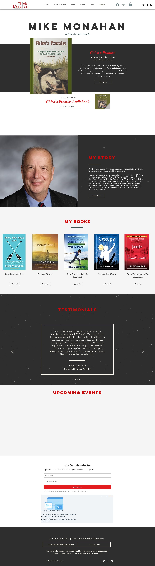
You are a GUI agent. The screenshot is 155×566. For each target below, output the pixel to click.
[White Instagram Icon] (111, 561)
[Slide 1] (75, 379)
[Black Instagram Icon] (151, 5)
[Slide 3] (79, 379)
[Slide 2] (77, 379)
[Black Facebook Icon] (147, 5)
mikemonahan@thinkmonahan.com (61, 544)
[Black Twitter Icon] (143, 5)
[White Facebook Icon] (107, 561)
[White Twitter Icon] (104, 561)
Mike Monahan (77, 26)
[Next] (143, 351)
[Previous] (12, 351)
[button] (130, 4)
